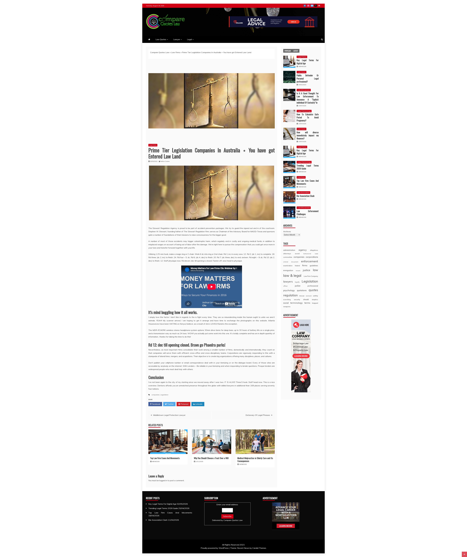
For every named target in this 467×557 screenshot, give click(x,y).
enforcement (309, 261)
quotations (302, 290)
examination (287, 266)
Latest (295, 50)
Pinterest (319, 5)
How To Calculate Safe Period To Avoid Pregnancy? (308, 117)
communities (287, 257)
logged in (163, 480)
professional (313, 286)
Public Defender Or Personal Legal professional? (308, 78)
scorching (287, 299)
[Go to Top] (464, 554)
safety (315, 296)
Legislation (164, 395)
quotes (313, 290)
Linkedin (198, 404)
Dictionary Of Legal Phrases (258, 415)
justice (306, 270)
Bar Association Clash (305, 195)
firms (304, 265)
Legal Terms (301, 57)
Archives (287, 231)
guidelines (314, 265)
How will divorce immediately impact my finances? (308, 135)
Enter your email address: (227, 512)
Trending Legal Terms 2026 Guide (308, 167)
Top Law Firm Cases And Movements (165, 458)
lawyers (288, 281)
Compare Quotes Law (159, 52)
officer (285, 286)
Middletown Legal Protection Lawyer (169, 415)
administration (289, 250)
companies (156, 395)
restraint (309, 296)
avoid (297, 253)
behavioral (307, 254)
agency (303, 249)
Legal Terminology (304, 111)
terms (307, 302)
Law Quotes (161, 39)
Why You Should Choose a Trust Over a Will (211, 458)
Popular (288, 50)
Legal (189, 39)
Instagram (308, 5)
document (294, 262)
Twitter (312, 5)
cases (316, 254)
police (297, 285)
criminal (285, 262)
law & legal (292, 275)
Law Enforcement (303, 90)
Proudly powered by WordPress (215, 548)
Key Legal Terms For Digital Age (308, 62)
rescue (301, 296)
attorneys (287, 253)
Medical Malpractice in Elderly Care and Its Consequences (255, 459)
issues (298, 270)
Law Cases (301, 72)
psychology (289, 290)
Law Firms (175, 52)
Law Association (303, 192)
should (306, 299)
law (315, 270)
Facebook (305, 5)
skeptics (315, 299)
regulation (290, 295)
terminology (296, 302)
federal (297, 266)
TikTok (315, 5)
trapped (315, 303)
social (286, 303)
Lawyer (176, 39)
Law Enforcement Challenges (308, 212)
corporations (312, 257)
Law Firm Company (311, 276)
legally (297, 282)
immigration (288, 270)
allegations (314, 250)
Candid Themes (259, 548)
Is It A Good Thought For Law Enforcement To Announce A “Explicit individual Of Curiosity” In (308, 98)
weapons (286, 306)
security (297, 299)
